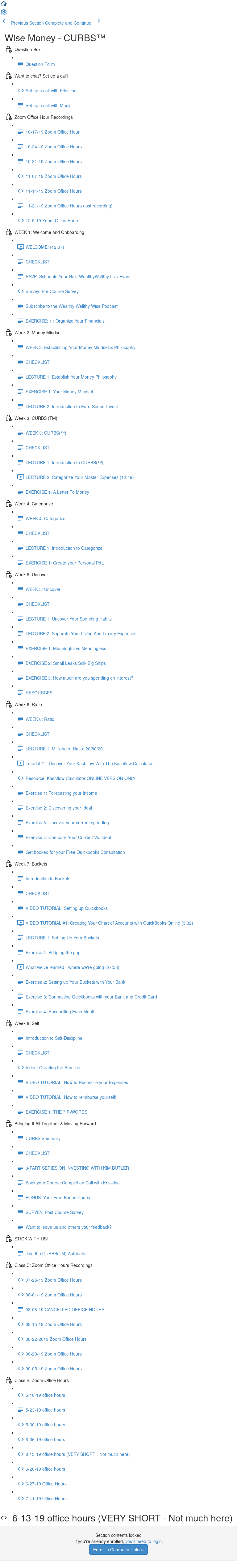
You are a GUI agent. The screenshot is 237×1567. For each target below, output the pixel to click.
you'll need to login (143, 1541)
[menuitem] (3, 14)
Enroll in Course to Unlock (118, 1549)
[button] (3, 5)
